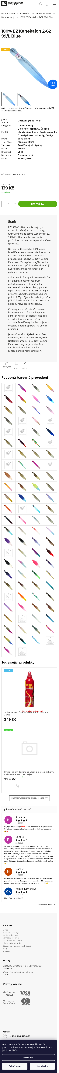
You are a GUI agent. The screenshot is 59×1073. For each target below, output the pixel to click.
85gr (20, 152)
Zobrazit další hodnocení (47, 904)
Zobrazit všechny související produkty (29, 798)
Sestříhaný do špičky (30, 145)
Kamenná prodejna (11, 932)
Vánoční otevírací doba (18, 972)
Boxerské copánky (28, 129)
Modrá (21, 158)
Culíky (49, 135)
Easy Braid (24, 138)
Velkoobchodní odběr (12, 940)
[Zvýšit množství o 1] (3, 204)
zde (19, 111)
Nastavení (28, 1057)
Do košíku (37, 204)
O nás (5, 930)
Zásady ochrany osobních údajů (17, 946)
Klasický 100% (26, 142)
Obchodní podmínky (12, 943)
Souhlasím (42, 1066)
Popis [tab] (12, 221)
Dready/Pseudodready (31, 135)
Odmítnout (15, 1066)
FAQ (5, 948)
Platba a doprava (10, 935)
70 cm (21, 148)
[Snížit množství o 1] (15, 204)
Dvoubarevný (25, 125)
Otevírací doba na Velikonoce (22, 965)
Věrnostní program (11, 938)
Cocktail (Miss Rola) (29, 120)
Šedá (29, 158)
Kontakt (6, 951)
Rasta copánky (48, 132)
